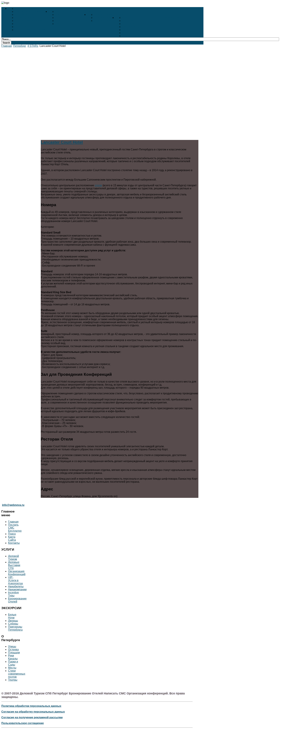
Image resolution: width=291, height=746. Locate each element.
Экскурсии (94, 11)
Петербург (19, 46)
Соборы (60, 17)
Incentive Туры (13, 594)
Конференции (24, 14)
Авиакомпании (17, 589)
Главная (6, 46)
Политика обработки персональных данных (31, 706)
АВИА (19, 23)
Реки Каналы (131, 26)
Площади (128, 23)
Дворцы (60, 14)
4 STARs (32, 46)
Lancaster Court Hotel (62, 142)
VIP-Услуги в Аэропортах (31, 17)
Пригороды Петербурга (71, 20)
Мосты (126, 32)
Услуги (53, 8)
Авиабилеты (16, 586)
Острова (128, 20)
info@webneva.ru (13, 505)
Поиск (12, 533)
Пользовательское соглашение (22, 723)
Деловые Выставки (28, 11)
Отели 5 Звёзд (103, 14)
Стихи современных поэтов (141, 35)
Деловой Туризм (26, 8)
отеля (98, 185)
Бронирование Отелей (30, 29)
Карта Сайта (12, 538)
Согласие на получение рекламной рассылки (32, 717)
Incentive (20, 26)
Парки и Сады (131, 29)
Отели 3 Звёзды (104, 20)
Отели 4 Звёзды (104, 17)
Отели (119, 14)
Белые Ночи (63, 11)
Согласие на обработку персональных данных (33, 711)
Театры (60, 23)
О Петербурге (169, 17)
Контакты (14, 543)
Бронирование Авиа (29, 20)
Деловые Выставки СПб (14, 565)
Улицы (126, 17)
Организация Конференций (16, 573)
